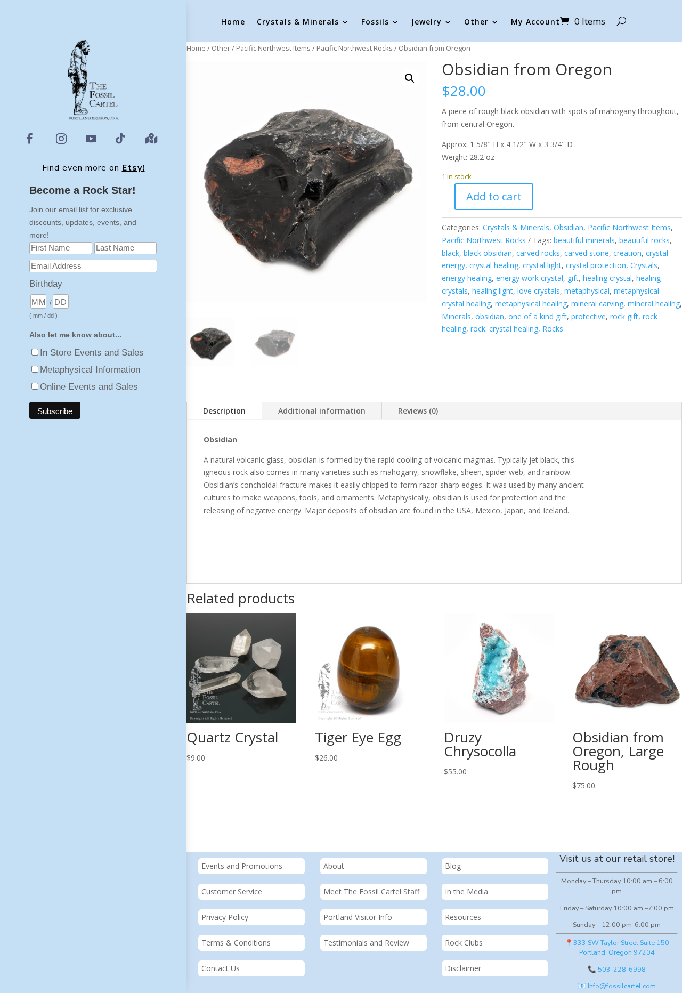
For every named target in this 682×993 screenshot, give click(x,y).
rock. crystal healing (504, 329)
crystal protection (596, 265)
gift (573, 278)
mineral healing (654, 303)
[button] (409, 78)
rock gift (624, 316)
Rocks (552, 329)
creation (627, 253)
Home (233, 22)
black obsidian (488, 253)
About (333, 866)
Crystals (643, 265)
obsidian (489, 316)
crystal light (542, 265)
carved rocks (538, 253)
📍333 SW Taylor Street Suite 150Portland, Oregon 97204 (617, 947)
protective (588, 316)
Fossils (375, 22)
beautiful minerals (584, 240)
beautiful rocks (644, 240)
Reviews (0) (418, 411)
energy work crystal (529, 278)
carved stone (586, 253)
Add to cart (494, 196)
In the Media (466, 891)
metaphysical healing (531, 303)
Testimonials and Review (366, 943)
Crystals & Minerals (298, 22)
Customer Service (231, 891)
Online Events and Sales (89, 387)
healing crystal (607, 278)
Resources (463, 917)
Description (224, 411)
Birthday (45, 284)
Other (476, 22)
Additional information (322, 411)
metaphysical (587, 291)
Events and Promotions (241, 866)
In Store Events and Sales (92, 353)
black (450, 253)
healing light (492, 291)
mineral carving (597, 303)
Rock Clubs (464, 943)
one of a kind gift (537, 316)
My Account (535, 22)
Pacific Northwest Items (273, 48)
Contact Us (220, 968)
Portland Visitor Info (357, 917)
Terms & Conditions (236, 943)
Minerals (456, 316)
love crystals (538, 291)
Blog (453, 866)
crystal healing (493, 265)
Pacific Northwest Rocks (354, 48)
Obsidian (568, 227)
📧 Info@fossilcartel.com (617, 985)
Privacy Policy (224, 917)
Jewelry (426, 22)
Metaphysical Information (90, 370)
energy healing (467, 278)
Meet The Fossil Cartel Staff (371, 891)
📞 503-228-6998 (617, 969)
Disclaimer (463, 968)
